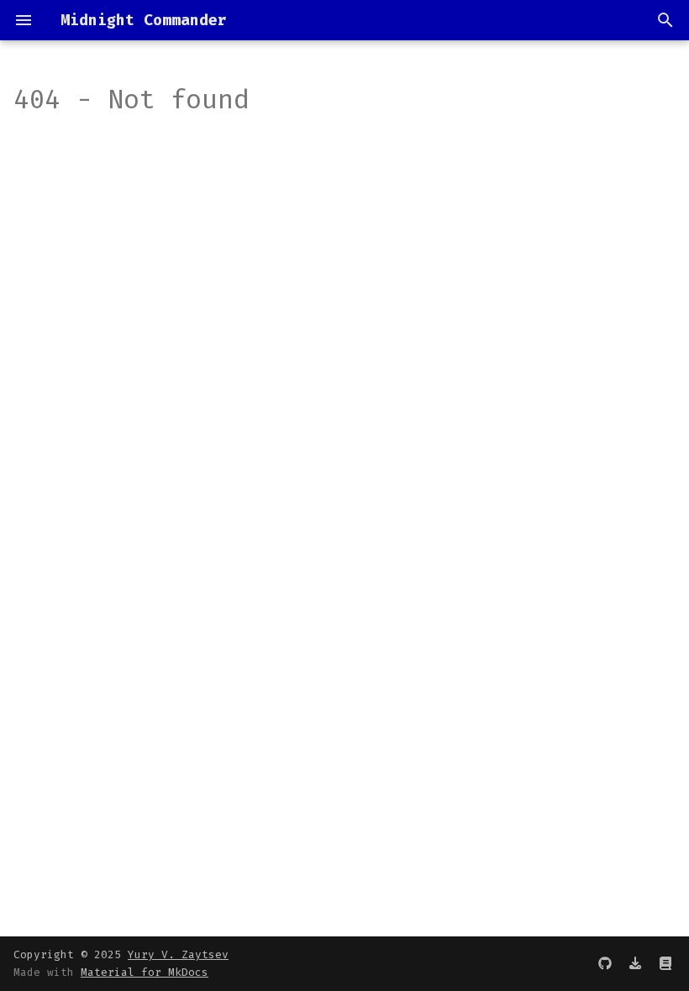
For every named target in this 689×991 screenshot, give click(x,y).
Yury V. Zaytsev (178, 954)
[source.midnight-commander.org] (665, 963)
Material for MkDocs (144, 972)
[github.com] (605, 963)
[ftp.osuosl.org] (635, 963)
